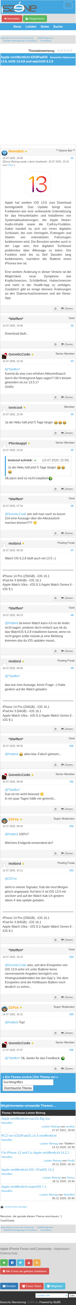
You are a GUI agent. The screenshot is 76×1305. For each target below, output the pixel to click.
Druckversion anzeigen (16, 1207)
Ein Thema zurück (18, 1077)
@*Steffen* (12, 369)
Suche (58, 26)
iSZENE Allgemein (45, 38)
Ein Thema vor (45, 1077)
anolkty (70, 1126)
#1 (72, 158)
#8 (72, 615)
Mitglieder (56, 1286)
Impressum (61, 1248)
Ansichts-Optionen (62, 57)
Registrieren (36, 18)
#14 (71, 957)
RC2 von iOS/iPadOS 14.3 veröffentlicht (29, 1135)
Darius (71, 1177)
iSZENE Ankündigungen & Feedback (20, 41)
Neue (17, 26)
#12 (71, 826)
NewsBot (6, 1122)
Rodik (71, 1160)
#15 (71, 1014)
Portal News (46, 41)
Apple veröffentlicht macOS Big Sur (25, 1118)
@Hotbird (11, 623)
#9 (72, 668)
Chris (10, 165)
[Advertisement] (38, 105)
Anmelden (13, 18)
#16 (71, 1050)
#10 (71, 746)
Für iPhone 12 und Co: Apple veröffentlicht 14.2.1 (35, 1152)
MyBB (56, 1302)
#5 (72, 450)
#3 (72, 361)
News (45, 26)
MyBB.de (32, 1302)
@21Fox (11, 878)
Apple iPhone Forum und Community (17, 38)
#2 (72, 325)
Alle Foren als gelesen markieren (26, 1271)
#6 (72, 506)
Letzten (31, 26)
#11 (71, 781)
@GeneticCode (15, 514)
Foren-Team (33, 1286)
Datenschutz (9, 1253)
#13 (71, 870)
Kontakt (10, 1286)
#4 (72, 414)
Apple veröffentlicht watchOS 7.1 (23, 1186)
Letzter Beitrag (51, 1126)
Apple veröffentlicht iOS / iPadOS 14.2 (27, 1169)
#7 (72, 550)
